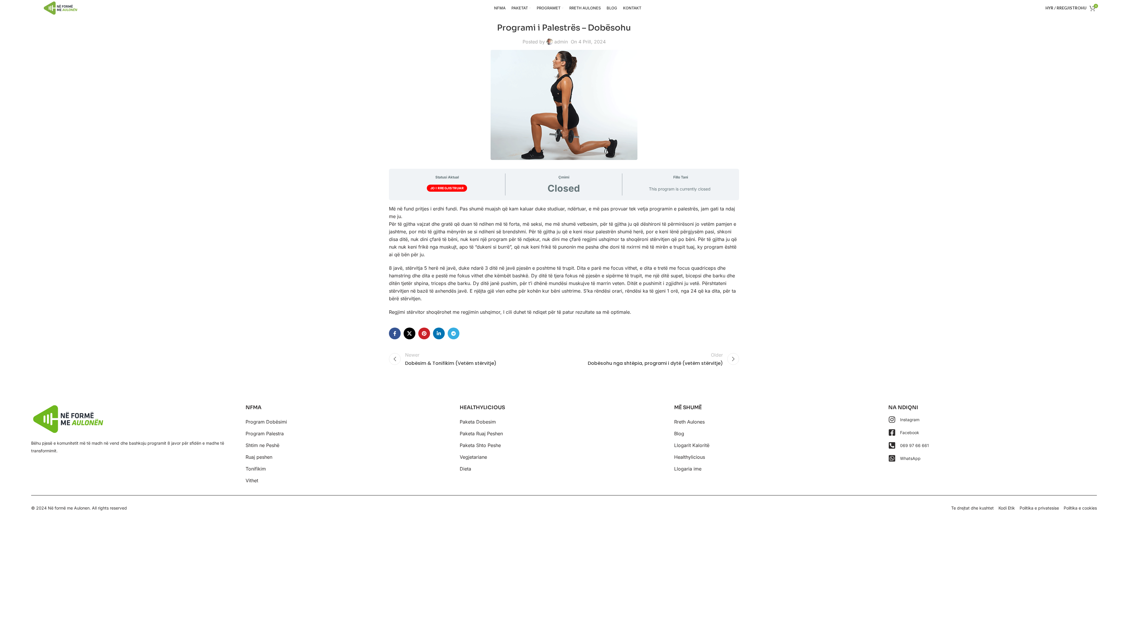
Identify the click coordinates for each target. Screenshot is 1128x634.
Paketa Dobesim (478, 422)
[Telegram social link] (453, 333)
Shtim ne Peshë (262, 445)
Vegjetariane (473, 457)
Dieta (465, 469)
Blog (679, 433)
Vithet (252, 480)
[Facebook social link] (395, 333)
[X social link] (409, 333)
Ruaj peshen (259, 457)
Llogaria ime (687, 469)
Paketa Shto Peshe (480, 445)
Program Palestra (265, 433)
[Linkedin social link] (439, 333)
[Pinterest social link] (424, 333)
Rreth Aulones (689, 422)
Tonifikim (256, 469)
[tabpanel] (564, 260)
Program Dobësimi (266, 422)
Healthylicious (689, 457)
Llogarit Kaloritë (691, 445)
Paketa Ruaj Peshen (481, 433)
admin (561, 42)
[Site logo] (60, 8)
